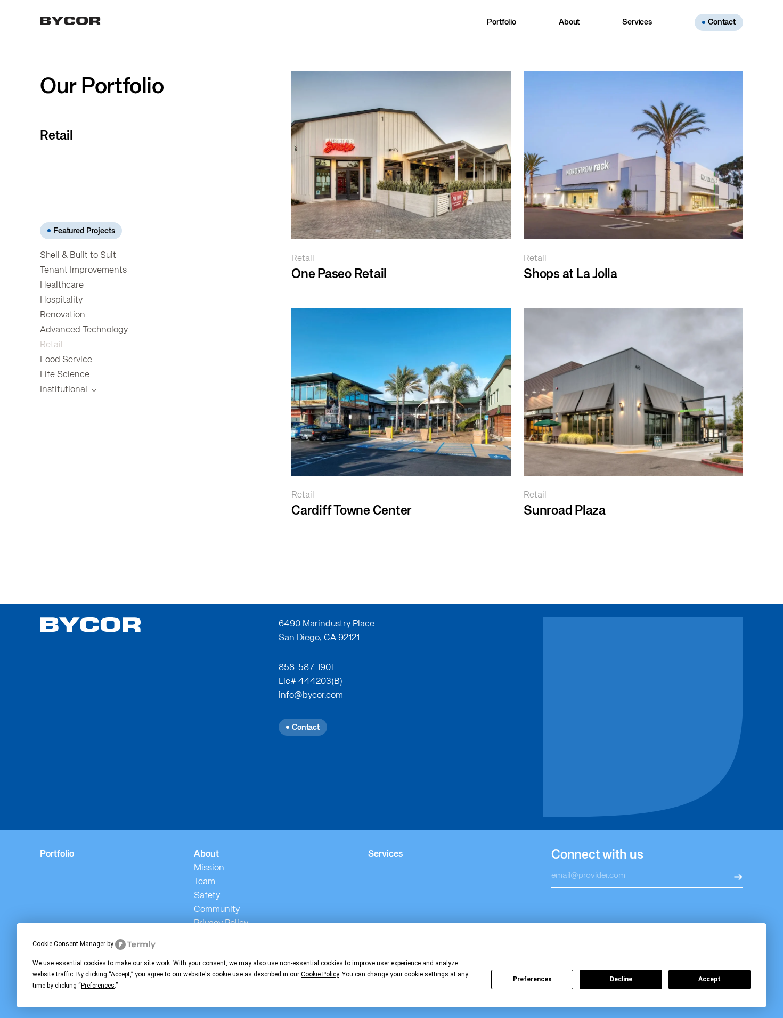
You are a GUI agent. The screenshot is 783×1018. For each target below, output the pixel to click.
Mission (209, 868)
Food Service (66, 359)
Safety (207, 895)
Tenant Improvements (83, 270)
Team (204, 881)
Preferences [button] (98, 985)
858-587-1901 (306, 667)
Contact (722, 22)
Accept (709, 979)
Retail (51, 344)
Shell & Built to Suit (78, 255)
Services (637, 22)
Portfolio (501, 22)
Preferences (532, 979)
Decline (621, 979)
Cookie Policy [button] (320, 974)
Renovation (62, 315)
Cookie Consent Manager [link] (68, 944)
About (569, 22)
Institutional (63, 389)
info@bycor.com (311, 695)
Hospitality (61, 300)
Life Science (64, 374)
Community (217, 909)
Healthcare (62, 285)
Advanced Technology (84, 330)
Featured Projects (84, 231)
